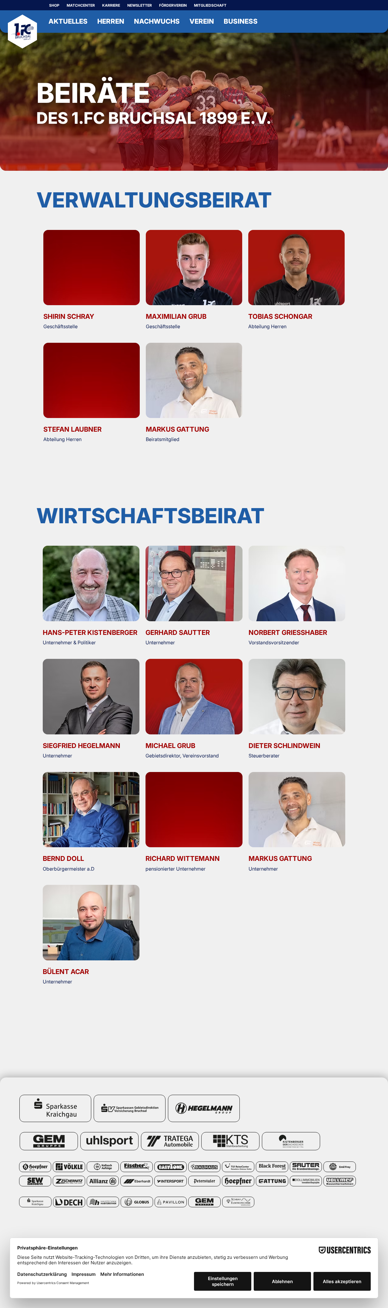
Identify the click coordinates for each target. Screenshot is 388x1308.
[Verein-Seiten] (217, 21)
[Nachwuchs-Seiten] (182, 21)
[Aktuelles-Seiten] (90, 21)
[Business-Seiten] (260, 21)
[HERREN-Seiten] (127, 21)
